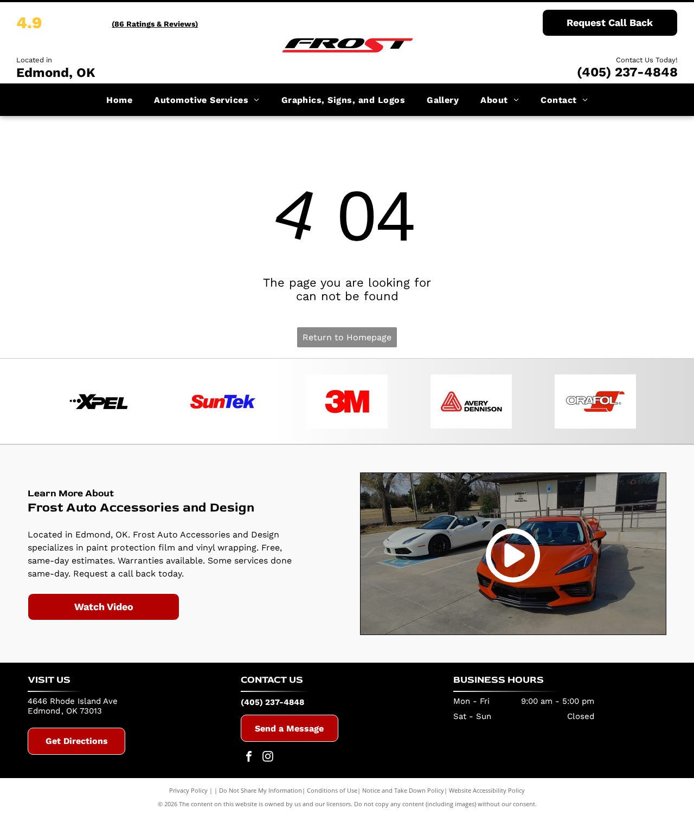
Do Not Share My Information (260, 790)
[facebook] (249, 757)
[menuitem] (119, 99)
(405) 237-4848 (627, 72)
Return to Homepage (347, 337)
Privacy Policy (188, 790)
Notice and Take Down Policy (403, 790)
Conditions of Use (332, 790)
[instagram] (268, 757)
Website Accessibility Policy (487, 790)
